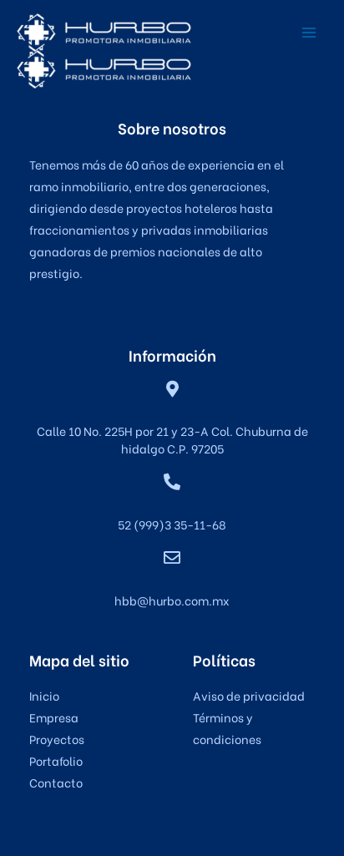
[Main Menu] (309, 32)
